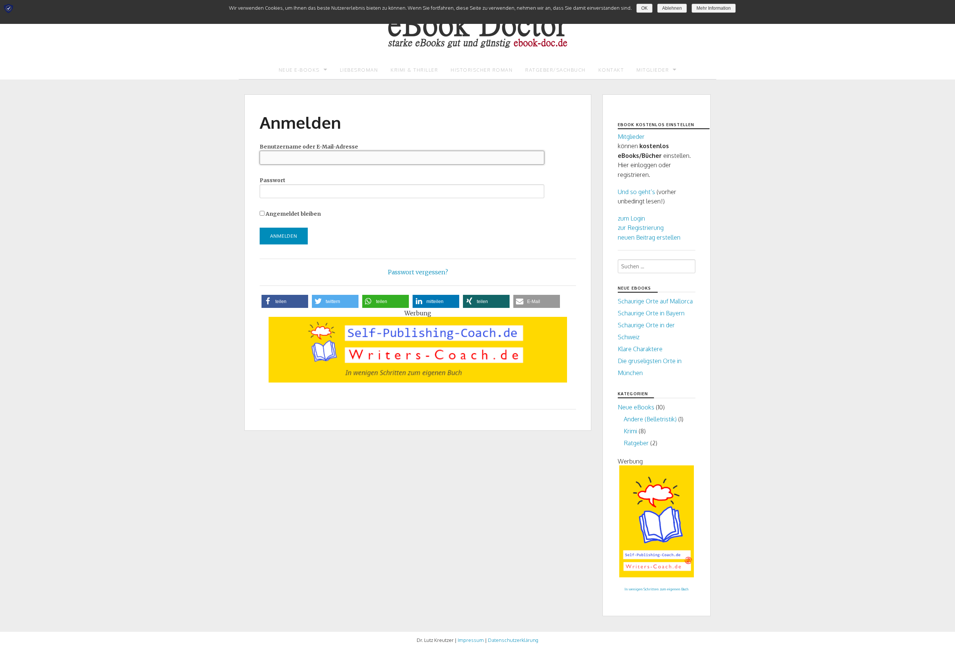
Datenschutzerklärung (513, 640)
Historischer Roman (482, 70)
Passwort (272, 180)
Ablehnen (672, 8)
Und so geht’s (636, 192)
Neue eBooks (636, 407)
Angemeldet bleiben (292, 213)
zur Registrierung (641, 227)
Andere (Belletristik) (650, 419)
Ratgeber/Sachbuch (555, 70)
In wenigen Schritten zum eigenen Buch (656, 589)
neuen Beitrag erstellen (649, 237)
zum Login (631, 218)
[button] (285, 301)
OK (644, 8)
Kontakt (611, 70)
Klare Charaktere (640, 349)
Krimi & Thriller (414, 70)
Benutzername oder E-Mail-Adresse (309, 146)
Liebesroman (359, 70)
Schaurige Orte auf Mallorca (655, 301)
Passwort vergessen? (418, 272)
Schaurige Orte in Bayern (651, 313)
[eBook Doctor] (477, 24)
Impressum (471, 640)
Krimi (630, 431)
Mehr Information (713, 8)
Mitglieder (652, 70)
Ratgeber (636, 443)
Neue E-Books (299, 70)
